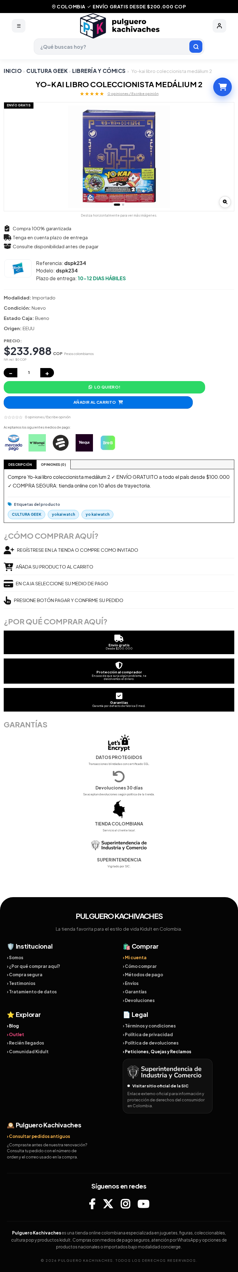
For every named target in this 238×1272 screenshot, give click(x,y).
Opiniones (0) (53, 464)
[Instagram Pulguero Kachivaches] (125, 1203)
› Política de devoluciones (150, 1042)
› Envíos (131, 983)
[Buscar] (195, 46)
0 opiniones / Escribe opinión (133, 94)
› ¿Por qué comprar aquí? (33, 966)
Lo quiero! (107, 386)
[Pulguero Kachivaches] (119, 26)
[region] (119, 156)
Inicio (13, 70)
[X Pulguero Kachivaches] (108, 1203)
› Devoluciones (139, 1000)
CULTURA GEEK (47, 70)
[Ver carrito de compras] (222, 87)
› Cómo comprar (140, 966)
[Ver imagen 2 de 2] (123, 205)
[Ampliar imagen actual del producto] (225, 202)
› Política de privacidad (148, 1034)
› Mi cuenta (135, 957)
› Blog (13, 1025)
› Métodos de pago (143, 974)
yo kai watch (97, 514)
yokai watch (63, 514)
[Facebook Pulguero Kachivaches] (92, 1203)
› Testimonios (21, 983)
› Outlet (15, 1034)
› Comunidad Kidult (28, 1051)
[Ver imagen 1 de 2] (117, 205)
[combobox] (119, 46)
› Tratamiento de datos (32, 991)
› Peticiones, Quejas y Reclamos (157, 1051)
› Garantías (135, 991)
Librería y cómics (99, 70)
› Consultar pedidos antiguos (38, 1136)
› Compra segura (24, 974)
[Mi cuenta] (219, 26)
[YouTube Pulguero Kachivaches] (143, 1203)
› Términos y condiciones (149, 1025)
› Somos (15, 957)
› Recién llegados (25, 1042)
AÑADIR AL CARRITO (94, 402)
